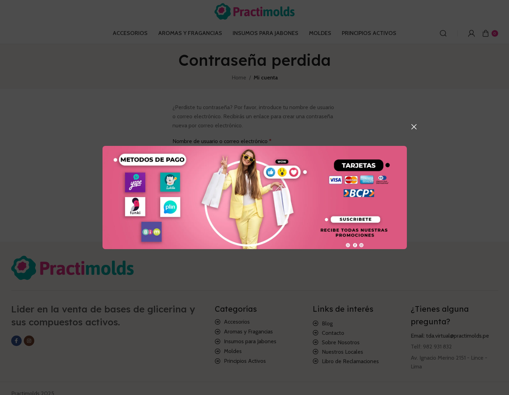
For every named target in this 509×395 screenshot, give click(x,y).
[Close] (414, 126)
